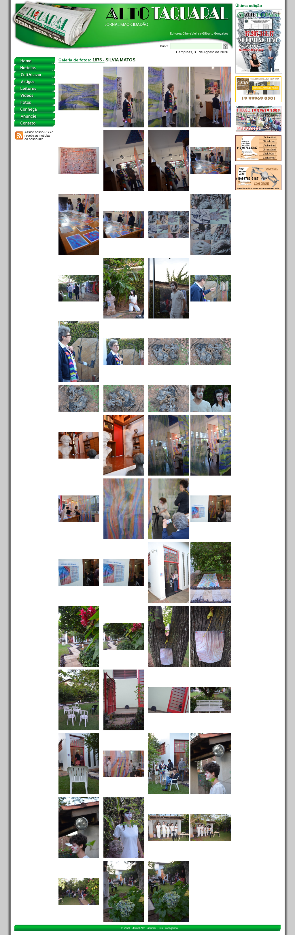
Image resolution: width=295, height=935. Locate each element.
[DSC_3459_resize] (123, 728)
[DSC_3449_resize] (123, 584)
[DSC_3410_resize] (123, 125)
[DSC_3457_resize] (210, 665)
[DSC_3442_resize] (78, 520)
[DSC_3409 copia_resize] (78, 108)
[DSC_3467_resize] (210, 792)
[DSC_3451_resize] (168, 601)
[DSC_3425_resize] (78, 380)
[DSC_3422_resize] (123, 316)
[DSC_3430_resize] (78, 410)
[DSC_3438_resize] (123, 474)
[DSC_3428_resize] (168, 363)
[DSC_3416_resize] (210, 172)
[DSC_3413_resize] (78, 172)
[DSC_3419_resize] (168, 236)
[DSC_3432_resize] (168, 410)
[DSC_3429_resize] (210, 363)
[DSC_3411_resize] (168, 125)
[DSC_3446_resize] (168, 537)
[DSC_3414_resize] (123, 189)
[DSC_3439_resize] (168, 474)
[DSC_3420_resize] (210, 253)
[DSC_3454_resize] (78, 665)
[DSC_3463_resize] (78, 792)
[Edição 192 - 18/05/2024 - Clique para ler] (258, 71)
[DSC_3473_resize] (210, 839)
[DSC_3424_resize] (210, 299)
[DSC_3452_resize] (210, 601)
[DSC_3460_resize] (168, 711)
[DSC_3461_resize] (210, 711)
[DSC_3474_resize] (78, 903)
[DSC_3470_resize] (168, 839)
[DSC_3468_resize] (78, 856)
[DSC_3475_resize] (123, 920)
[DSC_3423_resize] (168, 316)
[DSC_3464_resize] (123, 775)
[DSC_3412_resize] (210, 125)
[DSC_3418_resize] (123, 236)
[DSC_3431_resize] (123, 410)
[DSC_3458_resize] (78, 728)
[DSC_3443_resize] (123, 537)
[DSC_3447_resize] (210, 520)
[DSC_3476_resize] (168, 920)
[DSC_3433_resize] (210, 410)
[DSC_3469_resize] (123, 856)
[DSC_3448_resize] (78, 584)
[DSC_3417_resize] (78, 253)
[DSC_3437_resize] (78, 457)
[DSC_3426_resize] (123, 363)
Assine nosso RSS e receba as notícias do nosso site (38, 135)
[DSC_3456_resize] (168, 665)
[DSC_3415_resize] (168, 189)
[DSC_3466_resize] (168, 792)
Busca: (165, 46)
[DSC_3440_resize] (210, 474)
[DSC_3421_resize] (78, 299)
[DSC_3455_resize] (123, 648)
